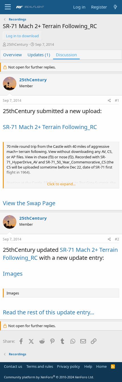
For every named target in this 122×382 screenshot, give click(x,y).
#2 (117, 239)
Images (13, 273)
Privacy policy (68, 366)
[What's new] (115, 7)
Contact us (13, 366)
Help (88, 366)
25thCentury (17, 44)
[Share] (109, 100)
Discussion (66, 54)
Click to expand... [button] (61, 183)
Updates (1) (39, 54)
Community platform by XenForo (49, 377)
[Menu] (7, 7)
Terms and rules (39, 366)
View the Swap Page (29, 203)
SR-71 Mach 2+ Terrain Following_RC (50, 127)
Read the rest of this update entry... (48, 312)
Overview (12, 54)
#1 (117, 100)
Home (101, 366)
